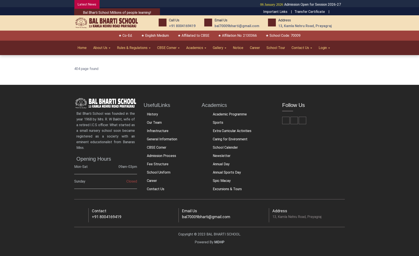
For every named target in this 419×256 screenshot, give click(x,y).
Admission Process (161, 156)
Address (279, 211)
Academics (195, 48)
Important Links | (277, 12)
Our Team (154, 122)
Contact (99, 211)
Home (82, 48)
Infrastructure (157, 131)
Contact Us (301, 48)
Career (255, 48)
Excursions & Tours (227, 189)
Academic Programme (230, 114)
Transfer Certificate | (312, 12)
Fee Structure (157, 164)
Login (323, 48)
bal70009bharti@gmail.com (206, 216)
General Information (162, 139)
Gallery (218, 48)
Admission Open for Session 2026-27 (295, 4)
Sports (218, 122)
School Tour (275, 48)
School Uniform (158, 172)
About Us (100, 48)
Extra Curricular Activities (232, 131)
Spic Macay (222, 181)
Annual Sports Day (227, 172)
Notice (238, 48)
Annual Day (221, 164)
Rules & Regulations (132, 48)
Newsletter (221, 156)
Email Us (189, 211)
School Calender (225, 147)
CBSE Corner (167, 48)
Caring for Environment (230, 139)
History (152, 114)
